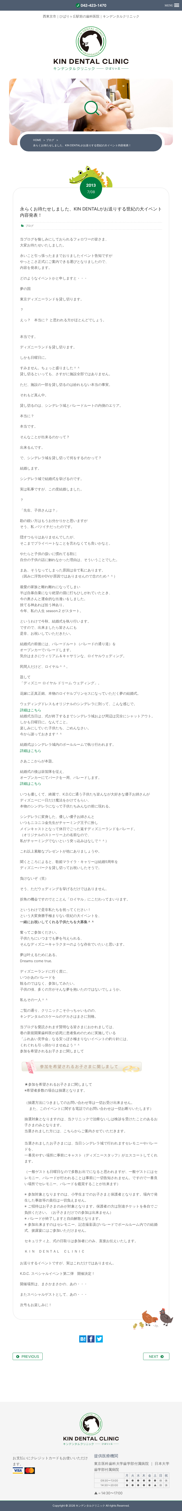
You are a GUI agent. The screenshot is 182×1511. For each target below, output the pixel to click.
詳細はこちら (30, 710)
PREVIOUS (30, 1356)
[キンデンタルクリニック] (91, 70)
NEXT (153, 1356)
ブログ (50, 140)
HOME (37, 140)
